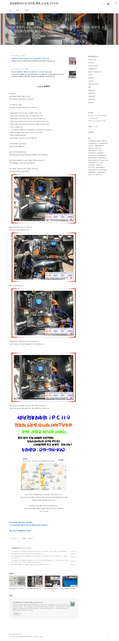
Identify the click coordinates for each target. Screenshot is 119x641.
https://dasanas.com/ (18, 69)
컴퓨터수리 (91, 148)
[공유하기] (16, 538)
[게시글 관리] (18, 538)
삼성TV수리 (99, 175)
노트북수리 (91, 146)
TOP (108, 634)
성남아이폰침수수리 (93, 170)
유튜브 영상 (91, 90)
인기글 (96, 126)
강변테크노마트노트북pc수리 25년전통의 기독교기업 (30, 58)
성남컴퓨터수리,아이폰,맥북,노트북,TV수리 (33, 3)
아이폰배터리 (91, 165)
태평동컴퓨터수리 (99, 146)
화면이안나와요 (102, 158)
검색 (104, 3)
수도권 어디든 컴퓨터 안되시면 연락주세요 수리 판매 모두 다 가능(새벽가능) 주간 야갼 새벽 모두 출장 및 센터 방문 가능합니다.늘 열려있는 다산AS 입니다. (37, 75)
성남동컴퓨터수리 (92, 162)
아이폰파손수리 (92, 141)
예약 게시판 (91, 99)
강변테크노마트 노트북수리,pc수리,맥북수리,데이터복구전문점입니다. (33, 61)
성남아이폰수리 (103, 170)
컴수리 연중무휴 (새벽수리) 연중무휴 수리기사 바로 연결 (31, 72)
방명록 (27, 10)
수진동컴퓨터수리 (92, 143)
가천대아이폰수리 (101, 172)
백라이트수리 (91, 167)
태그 (17, 10)
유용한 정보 (91, 96)
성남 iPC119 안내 (92, 118)
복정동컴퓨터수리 (100, 167)
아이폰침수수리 (92, 155)
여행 (89, 87)
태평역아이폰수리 (92, 150)
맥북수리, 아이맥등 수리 (95, 72)
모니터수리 (91, 63)
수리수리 (90, 81)
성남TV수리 (98, 148)
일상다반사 (91, 93)
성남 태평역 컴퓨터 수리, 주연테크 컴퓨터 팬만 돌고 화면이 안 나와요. (30, 564)
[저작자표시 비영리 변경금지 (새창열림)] (30, 538)
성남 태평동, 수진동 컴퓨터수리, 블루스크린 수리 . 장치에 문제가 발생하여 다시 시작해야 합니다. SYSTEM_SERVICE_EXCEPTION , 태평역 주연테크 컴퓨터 (40, 561)
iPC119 (100, 162)
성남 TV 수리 (91, 175)
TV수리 (90, 75)
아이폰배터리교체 (102, 143)
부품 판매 (91, 102)
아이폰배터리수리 (101, 155)
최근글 (90, 126)
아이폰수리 (91, 60)
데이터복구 (91, 78)
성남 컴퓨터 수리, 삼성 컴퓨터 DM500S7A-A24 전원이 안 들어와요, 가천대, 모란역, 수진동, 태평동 (38, 551)
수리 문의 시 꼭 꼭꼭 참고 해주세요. (97, 115)
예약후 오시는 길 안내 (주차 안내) (96, 121)
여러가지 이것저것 (93, 84)
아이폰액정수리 (92, 153)
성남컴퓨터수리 (16, 548)
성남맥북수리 (100, 153)
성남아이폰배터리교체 (93, 160)
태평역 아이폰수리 (102, 141)
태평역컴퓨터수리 (92, 158)
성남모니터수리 (104, 160)
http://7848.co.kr (16, 55)
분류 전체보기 (92, 56)
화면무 (100, 150)
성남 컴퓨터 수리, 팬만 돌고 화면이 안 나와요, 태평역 (25, 554)
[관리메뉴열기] (115, 3)
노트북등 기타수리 (93, 66)
